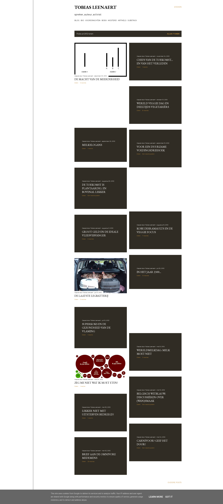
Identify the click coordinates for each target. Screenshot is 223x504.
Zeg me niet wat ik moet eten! (96, 382)
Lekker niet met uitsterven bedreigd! (98, 412)
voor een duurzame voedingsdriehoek (152, 148)
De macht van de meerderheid (97, 79)
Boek (104, 20)
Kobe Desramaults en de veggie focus (155, 230)
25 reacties (91, 461)
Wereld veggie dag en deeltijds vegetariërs (153, 105)
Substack (132, 20)
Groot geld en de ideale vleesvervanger (100, 233)
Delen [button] (76, 83)
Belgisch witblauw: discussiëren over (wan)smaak (151, 397)
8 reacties (145, 110)
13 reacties (145, 275)
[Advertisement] (100, 105)
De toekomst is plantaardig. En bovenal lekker (94, 188)
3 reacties (91, 239)
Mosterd (112, 20)
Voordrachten (92, 20)
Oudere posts (175, 482)
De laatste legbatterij (91, 296)
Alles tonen (173, 34)
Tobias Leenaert (95, 7)
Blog (76, 20)
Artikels (122, 20)
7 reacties (145, 236)
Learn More (156, 496)
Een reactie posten (148, 154)
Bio (82, 20)
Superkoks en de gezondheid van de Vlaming (96, 327)
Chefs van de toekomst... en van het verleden (155, 61)
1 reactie (145, 67)
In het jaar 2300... (149, 272)
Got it (169, 496)
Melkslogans (92, 145)
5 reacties (83, 83)
